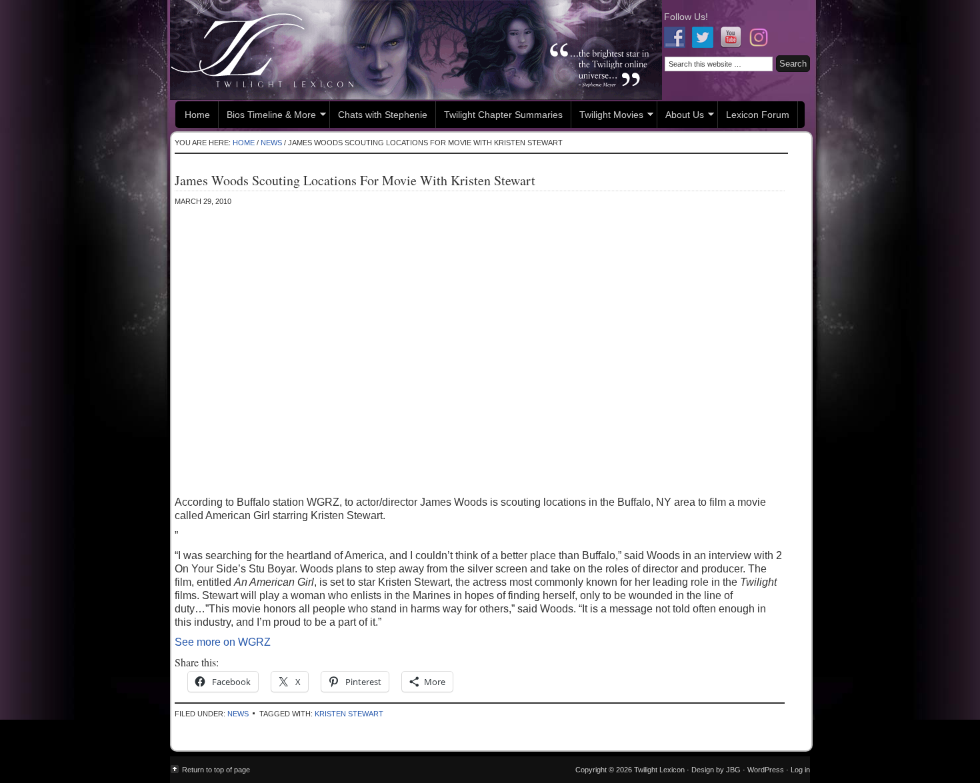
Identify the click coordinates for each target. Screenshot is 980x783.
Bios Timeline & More (267, 116)
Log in (800, 770)
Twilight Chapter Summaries (503, 114)
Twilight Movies (607, 116)
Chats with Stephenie (382, 114)
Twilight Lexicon (416, 50)
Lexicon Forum (757, 114)
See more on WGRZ (223, 642)
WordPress (765, 770)
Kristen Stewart (349, 714)
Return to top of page (216, 770)
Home (197, 114)
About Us (680, 116)
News (238, 714)
